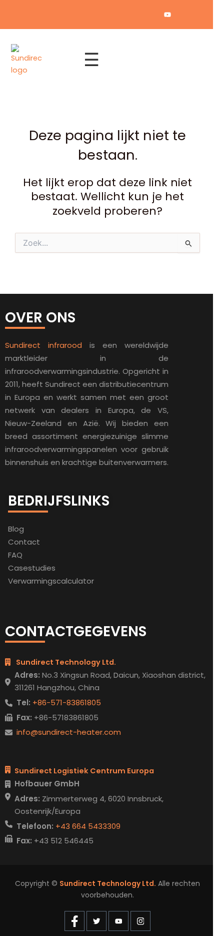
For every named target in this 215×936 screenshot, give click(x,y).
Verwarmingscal (38, 581)
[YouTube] (167, 14)
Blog (16, 529)
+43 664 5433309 (87, 826)
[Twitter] (150, 14)
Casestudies (32, 568)
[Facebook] (133, 14)
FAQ (15, 555)
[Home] (41, 60)
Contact (24, 542)
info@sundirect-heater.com (68, 732)
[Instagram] (184, 14)
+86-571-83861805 (65, 702)
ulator (83, 581)
